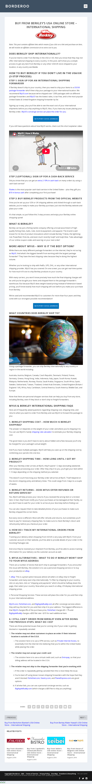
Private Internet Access (67, 641)
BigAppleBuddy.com (23, 688)
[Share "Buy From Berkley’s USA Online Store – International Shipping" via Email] (65, 707)
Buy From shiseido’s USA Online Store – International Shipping (15, 752)
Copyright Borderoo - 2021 (14, 774)
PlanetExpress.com (63, 678)
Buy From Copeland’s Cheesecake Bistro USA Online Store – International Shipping (36, 753)
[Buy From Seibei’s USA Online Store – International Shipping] (56, 740)
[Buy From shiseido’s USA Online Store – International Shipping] (16, 740)
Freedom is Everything (67, 774)
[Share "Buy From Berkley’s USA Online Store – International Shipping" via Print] (69, 707)
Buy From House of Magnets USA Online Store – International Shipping (76, 752)
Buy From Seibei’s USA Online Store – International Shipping (55, 752)
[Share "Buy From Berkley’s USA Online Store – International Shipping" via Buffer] (56, 707)
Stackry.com (46, 678)
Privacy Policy (45, 774)
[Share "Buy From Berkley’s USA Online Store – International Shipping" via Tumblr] (43, 707)
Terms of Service (32, 774)
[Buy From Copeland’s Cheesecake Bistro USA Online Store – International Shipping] (36, 740)
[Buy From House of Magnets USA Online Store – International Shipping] (76, 740)
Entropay (66, 657)
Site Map (54, 774)
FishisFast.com (34, 678)
